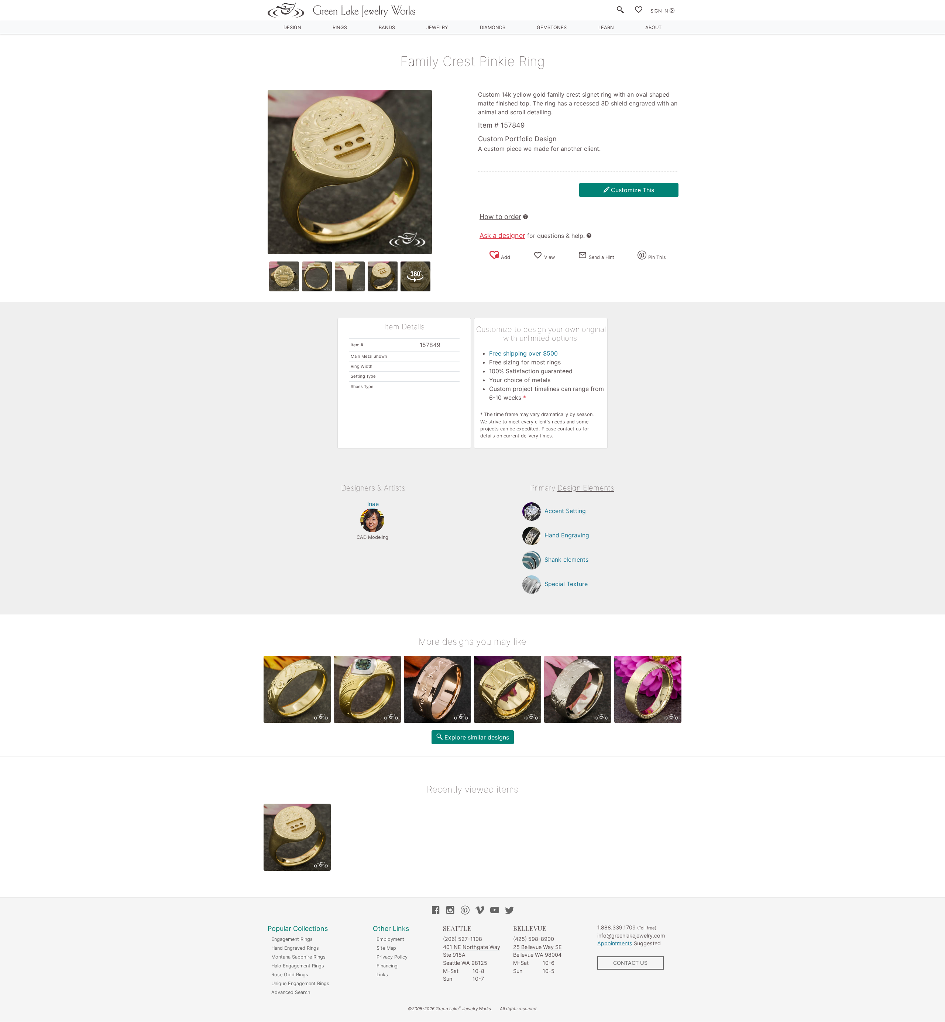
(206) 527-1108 (462, 939)
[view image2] (316, 276)
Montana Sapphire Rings (298, 957)
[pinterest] (465, 911)
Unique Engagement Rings (300, 983)
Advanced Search (290, 992)
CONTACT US (630, 963)
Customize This (632, 190)
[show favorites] (639, 11)
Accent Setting (565, 511)
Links (382, 974)
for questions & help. (532, 235)
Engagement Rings (292, 939)
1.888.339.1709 (616, 927)
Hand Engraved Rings (295, 948)
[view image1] (284, 276)
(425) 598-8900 (533, 939)
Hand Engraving (566, 535)
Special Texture (566, 584)
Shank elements (566, 559)
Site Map (386, 948)
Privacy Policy (392, 957)
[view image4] (382, 276)
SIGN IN (659, 11)
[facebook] (435, 911)
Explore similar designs (476, 737)
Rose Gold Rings (289, 974)
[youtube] (494, 911)
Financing (387, 966)
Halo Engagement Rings (297, 966)
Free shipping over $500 (523, 353)
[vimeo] (479, 911)
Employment (390, 939)
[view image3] (349, 276)
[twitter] (509, 911)
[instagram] (450, 911)
